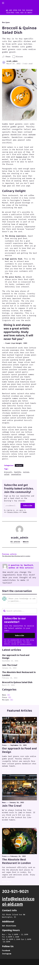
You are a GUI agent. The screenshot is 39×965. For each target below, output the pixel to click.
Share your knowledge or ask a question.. (22, 599)
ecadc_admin (12, 61)
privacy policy (25, 644)
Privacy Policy (12, 512)
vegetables (16, 474)
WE (7, 10)
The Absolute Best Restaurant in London (16, 556)
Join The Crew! (9, 665)
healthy (17, 472)
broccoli (8, 472)
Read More (6, 770)
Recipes (6, 22)
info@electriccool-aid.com (18, 902)
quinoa (26, 472)
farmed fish (21, 157)
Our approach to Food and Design (15, 656)
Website (25, 542)
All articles (15, 542)
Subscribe (27, 505)
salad (6, 474)
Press (4, 697)
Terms (24, 512)
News (4, 695)
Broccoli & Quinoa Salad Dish (17, 683)
